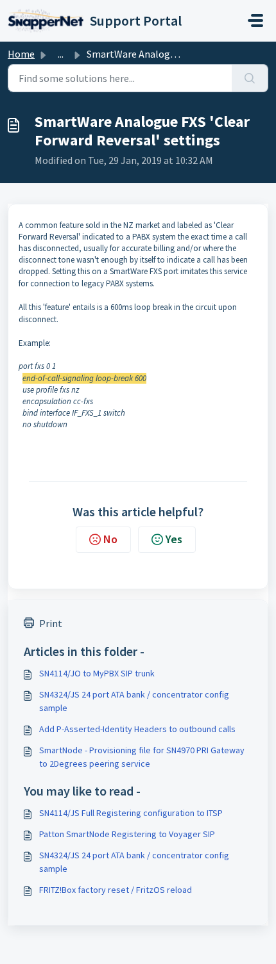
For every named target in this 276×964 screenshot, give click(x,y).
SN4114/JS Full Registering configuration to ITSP (131, 813)
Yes (174, 539)
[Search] (250, 78)
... (61, 53)
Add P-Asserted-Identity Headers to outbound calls (137, 729)
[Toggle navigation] (255, 20)
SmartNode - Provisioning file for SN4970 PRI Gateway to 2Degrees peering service (142, 756)
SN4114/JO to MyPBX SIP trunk (97, 673)
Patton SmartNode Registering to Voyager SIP (127, 834)
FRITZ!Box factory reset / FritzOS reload (115, 889)
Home (21, 53)
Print (50, 623)
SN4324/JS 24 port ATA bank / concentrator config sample (134, 701)
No (110, 539)
